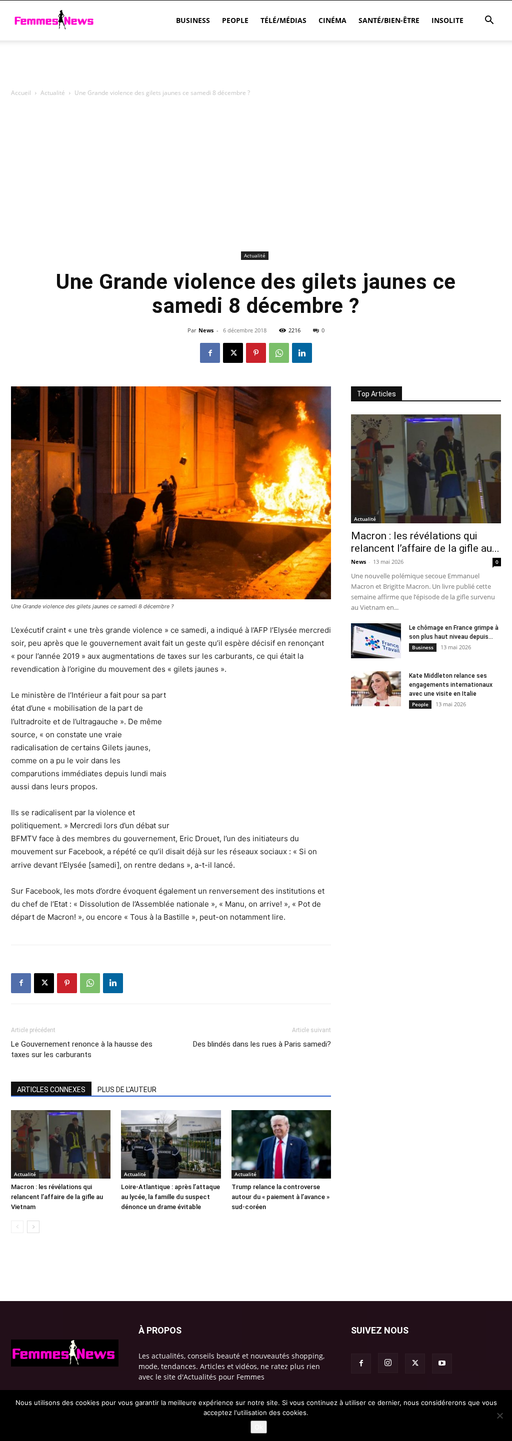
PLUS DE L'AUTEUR (127, 1090)
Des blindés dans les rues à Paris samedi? (262, 1044)
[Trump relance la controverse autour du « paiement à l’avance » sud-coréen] (281, 1144)
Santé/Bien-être (389, 20)
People (235, 20)
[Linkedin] (302, 353)
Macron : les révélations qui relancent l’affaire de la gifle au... (425, 542)
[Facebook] (210, 353)
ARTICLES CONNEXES (51, 1090)
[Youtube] (442, 1364)
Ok (258, 1427)
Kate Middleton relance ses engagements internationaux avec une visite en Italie (450, 684)
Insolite (448, 20)
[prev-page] (17, 1227)
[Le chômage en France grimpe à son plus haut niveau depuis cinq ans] (376, 640)
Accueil (21, 92)
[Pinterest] (256, 353)
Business (193, 20)
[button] (489, 21)
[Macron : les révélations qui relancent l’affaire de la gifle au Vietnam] (60, 1144)
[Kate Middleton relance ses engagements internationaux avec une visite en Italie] (376, 688)
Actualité (52, 92)
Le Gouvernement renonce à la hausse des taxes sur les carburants (81, 1049)
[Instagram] (388, 1363)
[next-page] (33, 1227)
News (206, 330)
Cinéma (332, 20)
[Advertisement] (256, 67)
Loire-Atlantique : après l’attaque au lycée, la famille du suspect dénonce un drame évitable (170, 1197)
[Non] (499, 1416)
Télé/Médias (283, 20)
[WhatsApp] (279, 353)
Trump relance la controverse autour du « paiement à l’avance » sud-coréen (281, 1197)
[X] (233, 353)
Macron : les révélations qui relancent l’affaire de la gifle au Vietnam (57, 1197)
